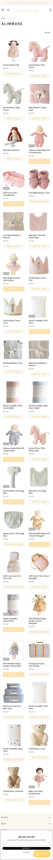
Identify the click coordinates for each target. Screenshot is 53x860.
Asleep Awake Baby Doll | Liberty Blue (13, 449)
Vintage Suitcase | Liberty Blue (37, 664)
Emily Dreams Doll (11, 65)
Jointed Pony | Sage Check (11, 108)
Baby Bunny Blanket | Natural (38, 364)
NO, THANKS (26, 852)
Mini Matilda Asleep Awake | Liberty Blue (12, 664)
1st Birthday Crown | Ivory (12, 321)
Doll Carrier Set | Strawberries (10, 194)
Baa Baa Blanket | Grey (13, 363)
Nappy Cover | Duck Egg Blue (13, 534)
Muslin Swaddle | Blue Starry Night (38, 407)
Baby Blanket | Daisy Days (37, 108)
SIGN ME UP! (26, 848)
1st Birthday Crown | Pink (37, 279)
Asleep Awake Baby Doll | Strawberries (39, 151)
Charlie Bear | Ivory (37, 749)
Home (3, 18)
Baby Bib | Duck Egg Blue (37, 492)
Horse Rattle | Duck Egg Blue (13, 492)
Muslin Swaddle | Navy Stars (13, 750)
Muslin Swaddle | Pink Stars (38, 321)
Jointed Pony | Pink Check (37, 66)
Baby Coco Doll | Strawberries (36, 792)
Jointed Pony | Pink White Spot (37, 449)
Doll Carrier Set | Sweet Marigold (39, 577)
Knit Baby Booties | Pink (39, 193)
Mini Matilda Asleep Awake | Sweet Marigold (37, 621)
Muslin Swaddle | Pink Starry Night (12, 407)
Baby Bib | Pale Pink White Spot (37, 236)
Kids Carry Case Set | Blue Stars (12, 707)
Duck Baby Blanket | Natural (11, 236)
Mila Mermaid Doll (11, 150)
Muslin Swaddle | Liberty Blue (10, 620)
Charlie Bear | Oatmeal (13, 791)
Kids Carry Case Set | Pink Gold (12, 577)
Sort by (47, 33)
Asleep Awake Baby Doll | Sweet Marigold (39, 534)
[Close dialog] (51, 832)
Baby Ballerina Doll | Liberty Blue (11, 279)
